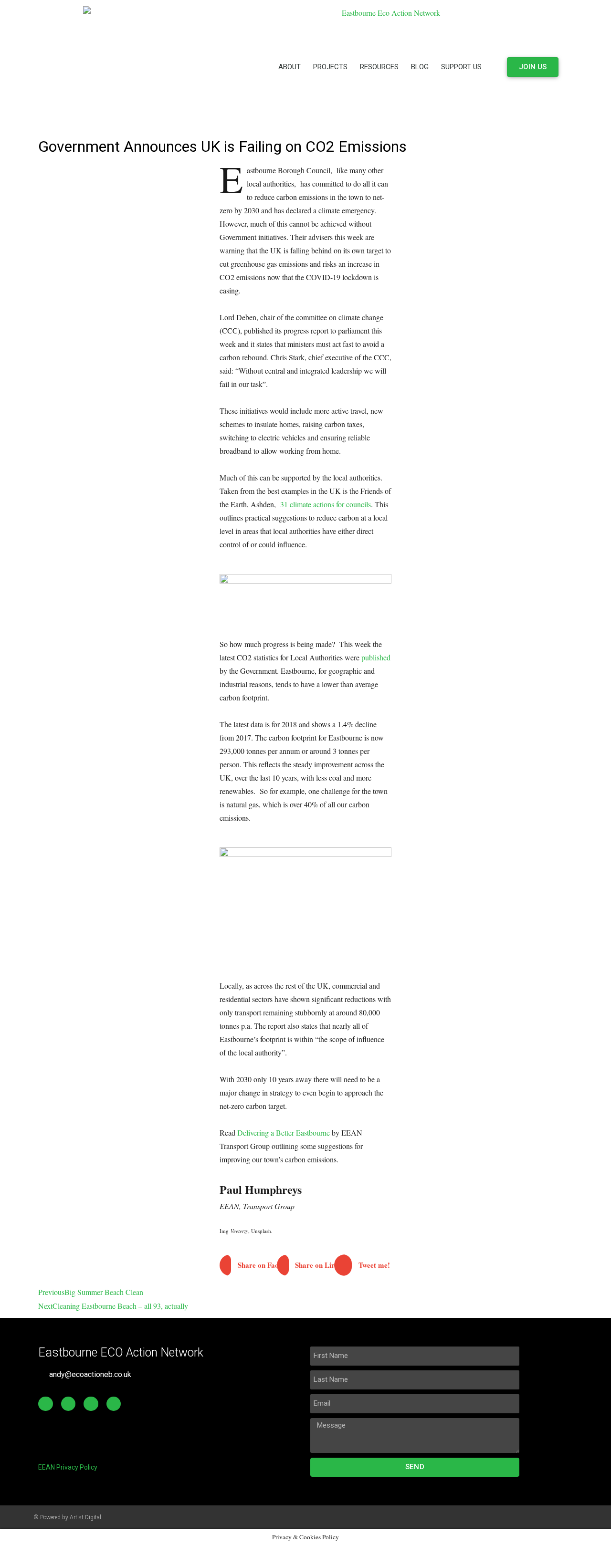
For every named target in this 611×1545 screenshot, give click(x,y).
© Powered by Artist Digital (67, 1517)
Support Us (461, 67)
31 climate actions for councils (325, 504)
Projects (330, 67)
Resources (379, 67)
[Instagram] (113, 1404)
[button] (248, 1265)
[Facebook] (45, 1404)
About (289, 67)
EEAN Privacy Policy (67, 1467)
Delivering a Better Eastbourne (283, 1132)
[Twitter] (68, 1404)
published (375, 657)
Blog (420, 67)
